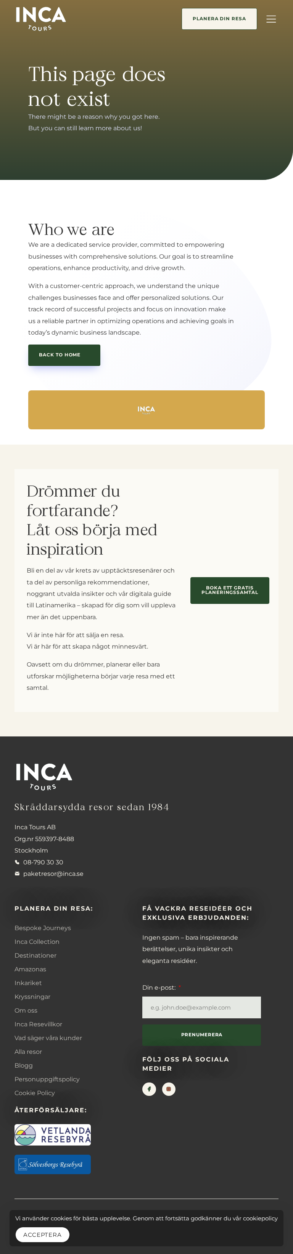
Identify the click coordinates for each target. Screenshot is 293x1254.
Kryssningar (32, 996)
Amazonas (30, 969)
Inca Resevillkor (38, 1024)
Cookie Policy (34, 1093)
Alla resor (28, 1051)
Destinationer (35, 955)
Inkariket (28, 983)
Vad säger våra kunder (48, 1038)
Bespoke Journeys (42, 928)
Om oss (25, 1010)
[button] (271, 18)
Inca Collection (37, 941)
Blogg (23, 1065)
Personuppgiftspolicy (47, 1079)
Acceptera (42, 1234)
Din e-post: (159, 987)
